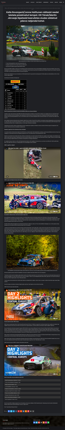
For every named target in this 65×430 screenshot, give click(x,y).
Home (6, 8)
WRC (9, 8)
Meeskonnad (45, 2)
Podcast (51, 2)
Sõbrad (60, 2)
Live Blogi (32, 2)
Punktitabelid (38, 2)
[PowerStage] (3, 2)
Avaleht (27, 2)
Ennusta (56, 2)
